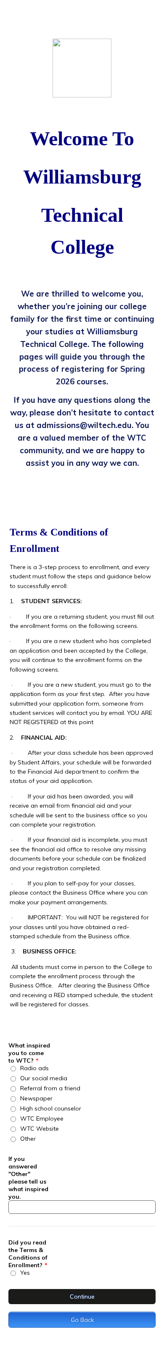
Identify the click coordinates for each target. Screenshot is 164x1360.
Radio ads (34, 1068)
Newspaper (36, 1098)
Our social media (43, 1078)
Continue (82, 1296)
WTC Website (39, 1128)
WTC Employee (41, 1118)
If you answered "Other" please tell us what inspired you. (28, 1177)
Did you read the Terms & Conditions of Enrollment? (28, 1254)
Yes (25, 1272)
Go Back (82, 1319)
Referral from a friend (50, 1088)
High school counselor (50, 1108)
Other (28, 1138)
